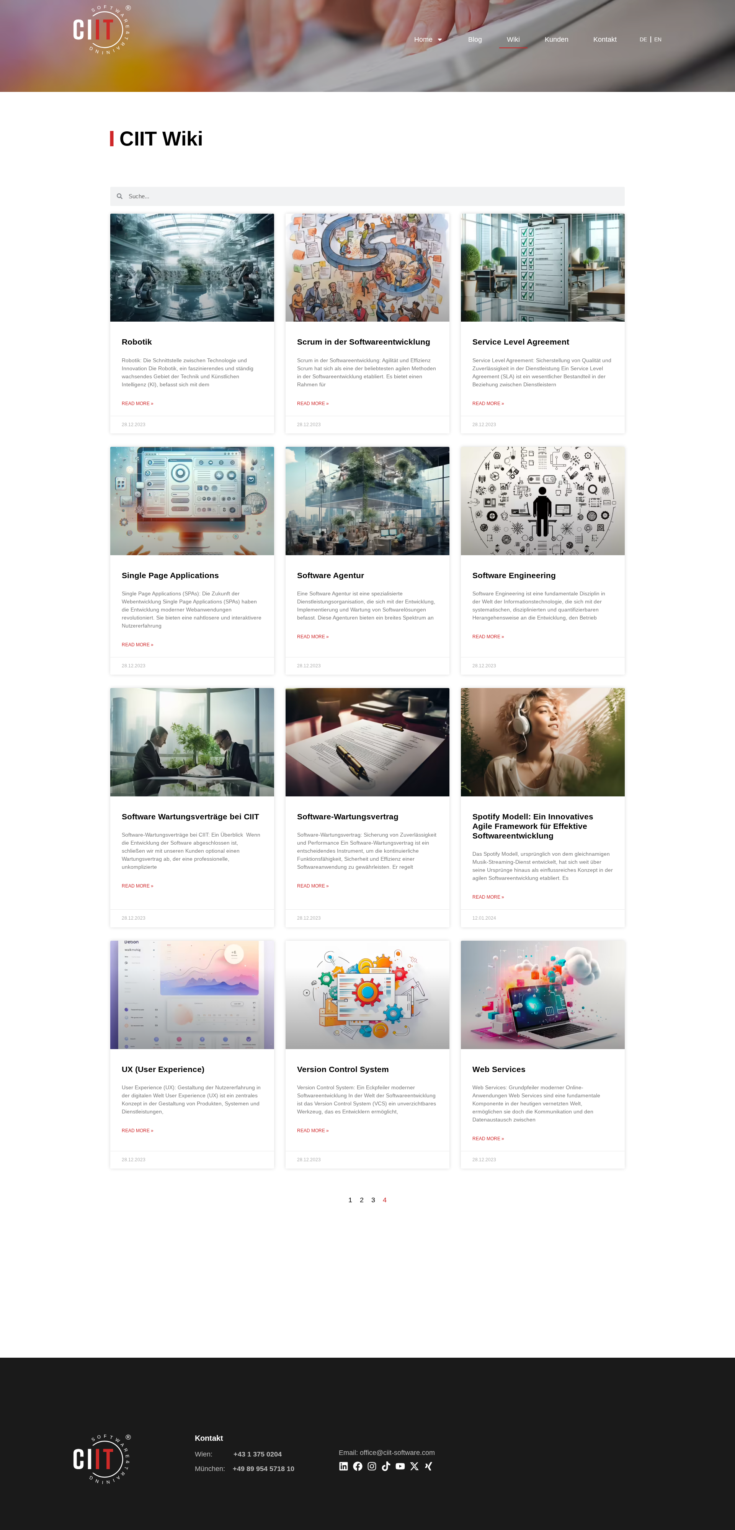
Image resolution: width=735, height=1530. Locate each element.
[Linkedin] (343, 1466)
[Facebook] (358, 1466)
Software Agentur (330, 575)
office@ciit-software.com (397, 1452)
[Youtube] (400, 1466)
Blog (475, 39)
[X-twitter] (414, 1466)
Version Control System (343, 1069)
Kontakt (605, 39)
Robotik (137, 341)
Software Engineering (514, 575)
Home (423, 39)
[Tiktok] (386, 1466)
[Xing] (428, 1466)
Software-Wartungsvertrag (348, 816)
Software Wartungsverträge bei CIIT (190, 816)
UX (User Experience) (163, 1069)
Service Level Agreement (520, 341)
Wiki (513, 39)
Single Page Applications (170, 575)
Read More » (138, 403)
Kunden (556, 39)
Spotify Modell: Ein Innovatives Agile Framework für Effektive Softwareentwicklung (532, 826)
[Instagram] (372, 1466)
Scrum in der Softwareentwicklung (363, 341)
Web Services (499, 1069)
